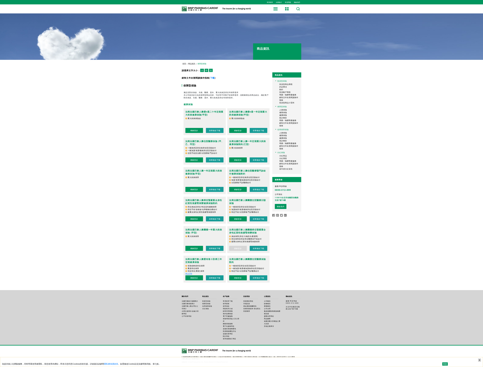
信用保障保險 (207, 306)
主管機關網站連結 (265, 357)
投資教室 (246, 311)
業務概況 (267, 306)
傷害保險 (283, 112)
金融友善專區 (228, 334)
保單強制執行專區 (229, 339)
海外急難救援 (228, 313)
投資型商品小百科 (286, 102)
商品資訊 (191, 63)
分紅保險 (205, 308)
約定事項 (283, 87)
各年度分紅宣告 (286, 169)
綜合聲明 (291, 357)
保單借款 (226, 306)
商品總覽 (267, 318)
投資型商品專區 (286, 84)
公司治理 (267, 308)
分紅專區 (283, 158)
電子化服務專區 (228, 326)
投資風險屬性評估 (229, 331)
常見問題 (288, 2)
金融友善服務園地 (229, 328)
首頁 (184, 63)
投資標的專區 (248, 301)
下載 (212, 77)
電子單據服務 (228, 316)
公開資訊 (267, 296)
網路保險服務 (228, 323)
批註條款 (283, 117)
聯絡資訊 (289, 296)
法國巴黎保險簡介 (188, 303)
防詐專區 (226, 336)
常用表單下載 (228, 301)
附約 (281, 89)
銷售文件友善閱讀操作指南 (288, 98)
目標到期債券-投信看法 (251, 308)
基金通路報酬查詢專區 (208, 357)
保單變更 (226, 303)
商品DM (188, 273)
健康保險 (283, 115)
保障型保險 (206, 303)
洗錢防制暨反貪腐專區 (191, 357)
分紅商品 (283, 155)
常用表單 (270, 2)
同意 (445, 363)
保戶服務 (226, 296)
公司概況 (267, 301)
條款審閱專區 (238, 357)
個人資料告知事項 (280, 357)
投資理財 (246, 296)
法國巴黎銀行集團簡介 (190, 301)
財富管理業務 (228, 311)
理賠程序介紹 (228, 308)
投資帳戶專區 (285, 92)
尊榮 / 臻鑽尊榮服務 (287, 94)
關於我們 (185, 296)
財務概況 (267, 303)
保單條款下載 (214, 130)
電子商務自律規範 (250, 357)
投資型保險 (206, 301)
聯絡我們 (297, 2)
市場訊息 (246, 303)
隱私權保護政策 (111, 363)
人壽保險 (283, 109)
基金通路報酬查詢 (249, 306)
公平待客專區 (187, 316)
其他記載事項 (269, 326)
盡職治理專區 (269, 316)
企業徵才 (279, 2)
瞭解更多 (194, 130)
